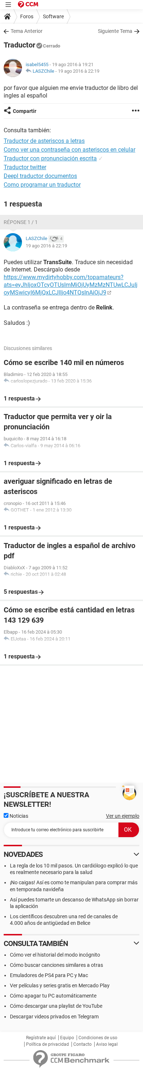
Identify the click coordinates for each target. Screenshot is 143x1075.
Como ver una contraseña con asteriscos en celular (69, 149)
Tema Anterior (27, 31)
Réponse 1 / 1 (21, 222)
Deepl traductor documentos (40, 175)
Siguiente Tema (115, 31)
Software (53, 16)
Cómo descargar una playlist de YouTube (56, 1006)
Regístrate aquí (41, 1037)
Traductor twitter (25, 167)
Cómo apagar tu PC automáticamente (53, 996)
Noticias (18, 816)
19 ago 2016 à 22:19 (78, 71)
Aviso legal (107, 1044)
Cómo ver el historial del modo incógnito (55, 955)
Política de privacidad (47, 1044)
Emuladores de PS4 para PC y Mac (49, 975)
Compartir (24, 111)
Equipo (67, 1037)
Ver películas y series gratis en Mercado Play (60, 985)
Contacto (82, 1044)
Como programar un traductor (42, 184)
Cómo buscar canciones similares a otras (56, 965)
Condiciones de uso (97, 1037)
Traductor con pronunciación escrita (50, 158)
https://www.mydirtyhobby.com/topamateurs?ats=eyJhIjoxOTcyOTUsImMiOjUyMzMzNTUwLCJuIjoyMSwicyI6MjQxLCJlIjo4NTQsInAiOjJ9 (71, 285)
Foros (26, 16)
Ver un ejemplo (122, 816)
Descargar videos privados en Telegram (54, 1016)
